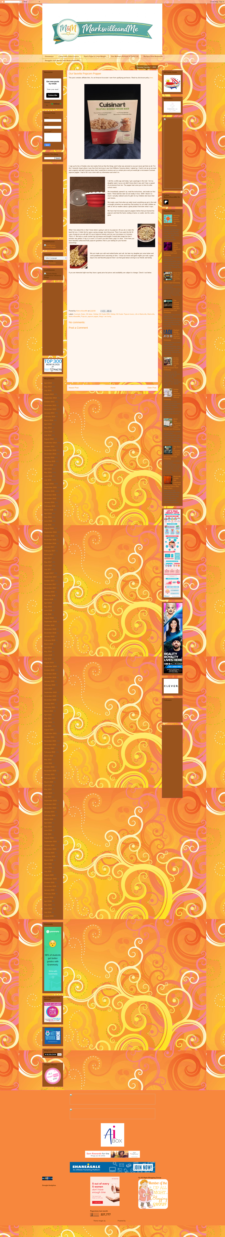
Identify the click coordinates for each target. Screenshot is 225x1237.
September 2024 (50, 841)
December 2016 (50, 543)
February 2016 (49, 506)
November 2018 (50, 629)
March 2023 (48, 782)
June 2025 (48, 868)
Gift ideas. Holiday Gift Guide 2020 (98, 314)
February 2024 (49, 815)
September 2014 (50, 443)
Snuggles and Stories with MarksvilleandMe (62, 60)
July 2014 (47, 435)
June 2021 (48, 722)
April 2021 (48, 715)
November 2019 (50, 674)
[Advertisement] (52, 200)
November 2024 (50, 849)
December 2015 (50, 499)
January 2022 (49, 748)
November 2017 (50, 584)
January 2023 (49, 774)
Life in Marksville (140, 314)
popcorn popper (93, 316)
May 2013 (48, 387)
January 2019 (49, 636)
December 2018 (50, 633)
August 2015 (49, 484)
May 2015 (48, 472)
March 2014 (48, 420)
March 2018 (48, 599)
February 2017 (49, 551)
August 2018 (49, 618)
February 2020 (49, 685)
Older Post (151, 388)
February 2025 (49, 856)
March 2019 (48, 644)
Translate (52, 263)
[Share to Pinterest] (110, 311)
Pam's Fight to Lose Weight (95, 56)
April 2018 (48, 603)
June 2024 (48, 830)
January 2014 (49, 413)
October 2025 (49, 882)
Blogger (128, 1221)
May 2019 (48, 651)
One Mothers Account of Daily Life (125, 56)
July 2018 (47, 614)
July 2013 (47, 390)
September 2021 (50, 733)
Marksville (150, 314)
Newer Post (74, 388)
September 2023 (50, 800)
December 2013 (50, 409)
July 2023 (47, 797)
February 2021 (49, 707)
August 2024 (49, 838)
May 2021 (48, 718)
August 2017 (49, 573)
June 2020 (48, 689)
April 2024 (48, 823)
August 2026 (49, 916)
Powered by (47, 104)
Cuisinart (77, 314)
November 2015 (50, 495)
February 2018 (49, 595)
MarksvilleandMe (74, 316)
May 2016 (48, 517)
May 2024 (48, 827)
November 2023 (50, 804)
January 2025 (49, 853)
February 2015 (49, 461)
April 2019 (48, 648)
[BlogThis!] (104, 311)
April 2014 (48, 424)
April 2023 (48, 785)
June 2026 (48, 909)
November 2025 (50, 886)
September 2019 (50, 666)
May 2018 (48, 607)
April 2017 (48, 558)
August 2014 (49, 439)
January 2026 (49, 890)
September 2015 (50, 487)
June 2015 (48, 476)
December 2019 (50, 677)
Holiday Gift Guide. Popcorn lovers (122, 314)
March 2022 (48, 756)
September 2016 (50, 532)
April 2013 (48, 383)
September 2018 (50, 621)
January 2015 (49, 457)
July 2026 (47, 912)
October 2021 (49, 737)
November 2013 (50, 405)
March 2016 (48, 510)
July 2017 (47, 569)
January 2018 (49, 592)
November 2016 (50, 540)
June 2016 (48, 521)
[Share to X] (106, 311)
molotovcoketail (111, 1221)
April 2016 (48, 513)
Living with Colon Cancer (69, 56)
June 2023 (48, 793)
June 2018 (48, 610)
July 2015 (47, 480)
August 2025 (49, 875)
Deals (83, 314)
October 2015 (49, 491)
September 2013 (50, 398)
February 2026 (49, 894)
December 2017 (50, 588)
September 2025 (50, 879)
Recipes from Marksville (153, 56)
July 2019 (47, 659)
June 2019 (48, 655)
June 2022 (48, 763)
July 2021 (47, 726)
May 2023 (48, 789)
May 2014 (48, 428)
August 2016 (49, 528)
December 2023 (50, 808)
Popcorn (84, 316)
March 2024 (48, 819)
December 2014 (50, 454)
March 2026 (48, 897)
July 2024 (47, 834)
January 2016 (49, 502)
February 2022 (49, 752)
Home (113, 388)
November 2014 (50, 450)
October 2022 (49, 767)
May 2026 (48, 905)
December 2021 (50, 745)
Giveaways (49, 56)
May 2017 (48, 562)
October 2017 (49, 581)
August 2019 (49, 663)
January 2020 (49, 681)
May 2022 (48, 759)
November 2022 (50, 771)
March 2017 (48, 554)
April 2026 (48, 901)
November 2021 (50, 741)
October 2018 (49, 625)
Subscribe (52, 95)
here (151, 78)
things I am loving (105, 316)
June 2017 (48, 566)
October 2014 (49, 446)
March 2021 (48, 711)
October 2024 (49, 845)
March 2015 (48, 465)
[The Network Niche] (53, 1043)
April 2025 (48, 864)
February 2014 (49, 416)
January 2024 (49, 812)
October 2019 (49, 670)
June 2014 (48, 431)
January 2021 (49, 704)
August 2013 (49, 394)
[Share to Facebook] (108, 311)
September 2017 (50, 577)
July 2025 (47, 871)
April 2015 (48, 469)
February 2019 (49, 640)
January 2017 (49, 547)
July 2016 (47, 525)
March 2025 (48, 860)
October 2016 (49, 536)
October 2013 (49, 402)
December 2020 (50, 700)
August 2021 (49, 730)
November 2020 (50, 696)
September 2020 (50, 692)
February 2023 (49, 778)
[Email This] (101, 311)
